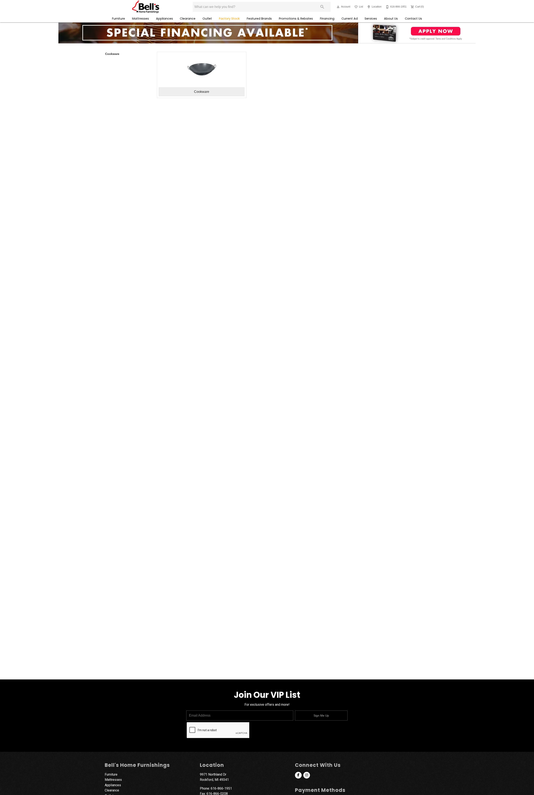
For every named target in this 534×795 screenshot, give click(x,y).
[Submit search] (322, 7)
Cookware (112, 53)
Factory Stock (229, 18)
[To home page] (145, 7)
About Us (391, 18)
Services (371, 18)
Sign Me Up (321, 715)
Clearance (187, 18)
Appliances (164, 18)
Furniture (118, 18)
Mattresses (140, 18)
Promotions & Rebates (296, 18)
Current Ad (349, 18)
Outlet (207, 18)
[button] (338, 6)
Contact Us (413, 18)
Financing (327, 18)
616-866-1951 (221, 788)
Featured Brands (259, 18)
